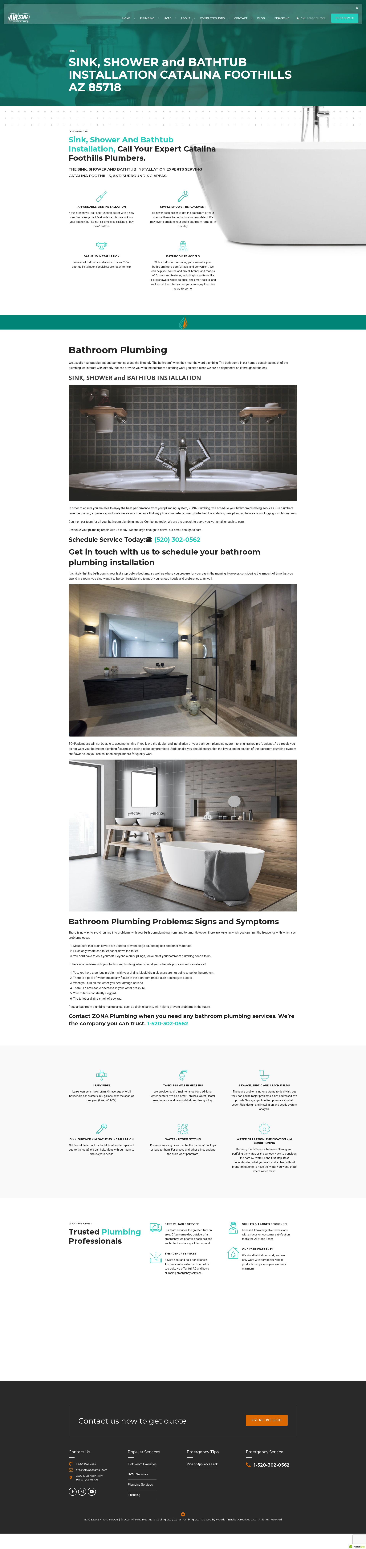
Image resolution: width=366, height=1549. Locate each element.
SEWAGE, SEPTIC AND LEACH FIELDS (264, 1085)
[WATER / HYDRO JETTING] (183, 1129)
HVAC (167, 18)
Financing (281, 18)
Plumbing (147, 18)
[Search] (357, 8)
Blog (261, 18)
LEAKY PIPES (102, 1085)
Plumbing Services (140, 1484)
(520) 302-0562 (177, 539)
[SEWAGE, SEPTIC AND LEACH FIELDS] (264, 1075)
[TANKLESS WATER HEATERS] (183, 1075)
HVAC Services (138, 1474)
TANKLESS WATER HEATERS (183, 1085)
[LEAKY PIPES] (101, 1075)
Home (126, 18)
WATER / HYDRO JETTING (183, 1139)
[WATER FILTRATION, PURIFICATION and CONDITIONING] (264, 1129)
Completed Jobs (212, 18)
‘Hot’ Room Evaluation (142, 1464)
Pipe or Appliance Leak (202, 1464)
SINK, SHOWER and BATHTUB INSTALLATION (102, 1139)
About (185, 18)
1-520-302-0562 (167, 1023)
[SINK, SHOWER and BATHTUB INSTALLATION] (101, 1129)
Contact (241, 18)
